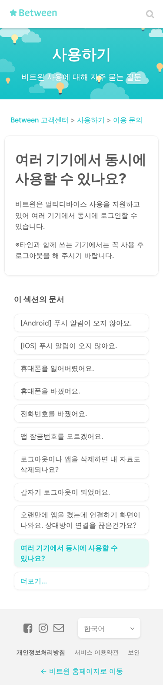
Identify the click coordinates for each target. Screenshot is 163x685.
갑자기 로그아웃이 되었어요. (65, 492)
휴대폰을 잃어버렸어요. (57, 368)
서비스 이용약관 (96, 652)
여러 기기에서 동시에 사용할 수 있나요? (69, 553)
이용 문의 (128, 119)
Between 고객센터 (39, 119)
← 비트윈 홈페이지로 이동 (81, 671)
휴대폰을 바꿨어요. (50, 391)
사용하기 (91, 119)
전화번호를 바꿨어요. (53, 413)
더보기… (33, 580)
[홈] (36, 16)
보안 (134, 652)
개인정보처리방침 (41, 652)
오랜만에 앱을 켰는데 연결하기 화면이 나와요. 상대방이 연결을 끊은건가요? (80, 519)
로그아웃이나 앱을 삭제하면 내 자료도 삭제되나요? (80, 464)
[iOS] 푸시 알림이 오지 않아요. (68, 345)
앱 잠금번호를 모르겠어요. (61, 436)
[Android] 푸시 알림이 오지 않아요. (76, 323)
